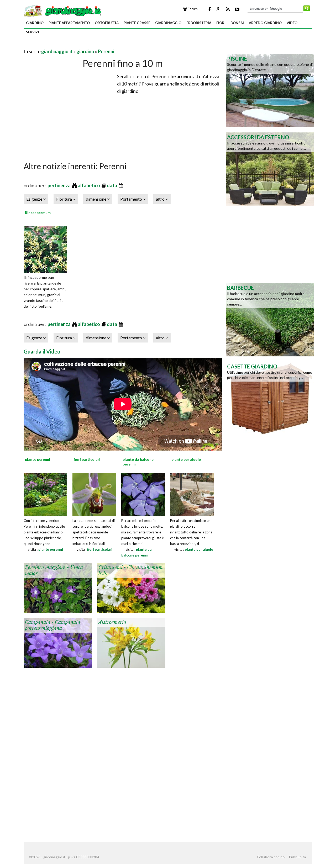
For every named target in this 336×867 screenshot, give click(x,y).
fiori (220, 23)
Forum (192, 9)
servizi (32, 32)
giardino (35, 23)
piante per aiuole (199, 549)
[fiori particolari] (94, 494)
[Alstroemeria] (131, 642)
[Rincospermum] (47, 249)
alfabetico (89, 185)
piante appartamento (69, 23)
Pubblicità (297, 857)
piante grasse (137, 23)
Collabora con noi (271, 857)
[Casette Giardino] (270, 398)
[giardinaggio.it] (63, 10)
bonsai (237, 23)
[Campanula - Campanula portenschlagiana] (58, 642)
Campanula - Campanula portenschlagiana (52, 625)
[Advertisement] (85, 45)
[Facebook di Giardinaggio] (209, 9)
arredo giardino (265, 23)
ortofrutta (107, 23)
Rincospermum (38, 212)
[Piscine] (270, 90)
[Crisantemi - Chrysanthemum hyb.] (131, 587)
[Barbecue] (270, 319)
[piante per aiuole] (192, 494)
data (112, 185)
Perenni (106, 51)
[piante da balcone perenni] (143, 494)
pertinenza (59, 185)
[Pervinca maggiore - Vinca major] (58, 587)
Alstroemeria (112, 622)
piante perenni (50, 549)
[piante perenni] (45, 494)
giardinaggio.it (57, 51)
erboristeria (198, 23)
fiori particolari (99, 549)
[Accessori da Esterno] (270, 169)
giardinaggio (168, 23)
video (292, 23)
